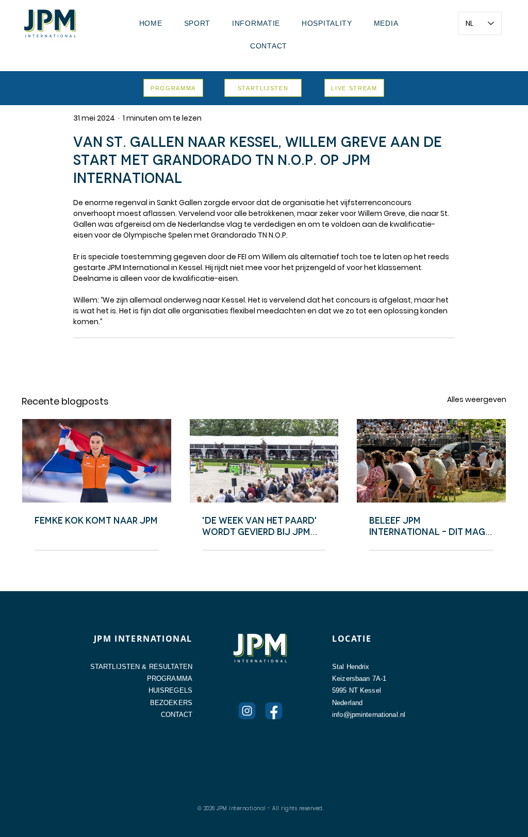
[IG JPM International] (247, 710)
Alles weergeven (476, 399)
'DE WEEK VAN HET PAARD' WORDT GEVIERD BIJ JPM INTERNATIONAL (259, 526)
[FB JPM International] (273, 710)
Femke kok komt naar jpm (96, 520)
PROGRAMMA (169, 678)
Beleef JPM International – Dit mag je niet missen (427, 526)
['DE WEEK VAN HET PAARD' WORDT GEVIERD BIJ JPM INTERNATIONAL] (264, 461)
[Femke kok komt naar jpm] (96, 461)
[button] (197, 23)
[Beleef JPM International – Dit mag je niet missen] (431, 461)
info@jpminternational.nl (368, 714)
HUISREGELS (170, 690)
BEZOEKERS (171, 703)
